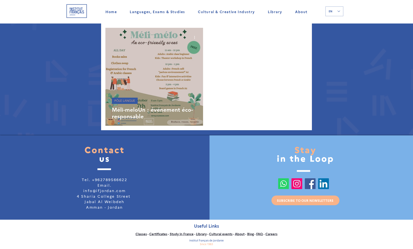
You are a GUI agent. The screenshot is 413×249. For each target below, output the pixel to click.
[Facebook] (310, 183)
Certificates (158, 234)
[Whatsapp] (283, 183)
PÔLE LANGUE (124, 101)
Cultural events (221, 234)
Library (201, 234)
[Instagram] (296, 183)
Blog (250, 234)
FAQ (259, 234)
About (240, 234)
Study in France (182, 234)
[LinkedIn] (323, 183)
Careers (271, 234)
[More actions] (196, 37)
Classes (141, 234)
